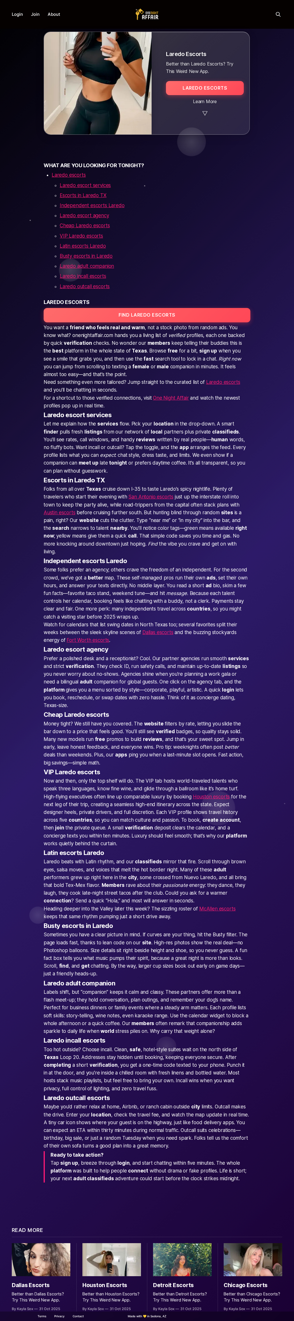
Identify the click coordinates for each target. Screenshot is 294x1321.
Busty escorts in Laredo (86, 256)
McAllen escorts (217, 909)
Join (35, 14)
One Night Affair (171, 398)
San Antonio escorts (150, 497)
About (54, 14)
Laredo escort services (85, 185)
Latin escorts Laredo (83, 246)
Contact (78, 1316)
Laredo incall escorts (83, 276)
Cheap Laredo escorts (85, 225)
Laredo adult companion (87, 266)
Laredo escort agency (84, 215)
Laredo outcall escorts (85, 286)
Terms (42, 1316)
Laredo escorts (69, 175)
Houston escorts (211, 797)
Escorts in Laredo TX (83, 195)
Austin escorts (60, 512)
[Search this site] (278, 14)
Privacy (59, 1316)
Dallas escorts (157, 632)
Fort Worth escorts (88, 640)
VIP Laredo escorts (81, 236)
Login (17, 14)
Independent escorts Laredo (92, 205)
